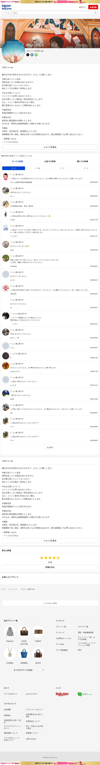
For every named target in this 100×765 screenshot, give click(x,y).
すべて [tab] (13, 168)
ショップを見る (50, 147)
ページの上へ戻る (50, 603)
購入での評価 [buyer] (82, 161)
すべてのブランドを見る (23, 670)
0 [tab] (87, 168)
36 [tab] (38, 168)
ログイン (82, 7)
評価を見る (50, 567)
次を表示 (50, 447)
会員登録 (93, 7)
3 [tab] (63, 168)
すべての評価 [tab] (17, 161)
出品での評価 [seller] (50, 161)
